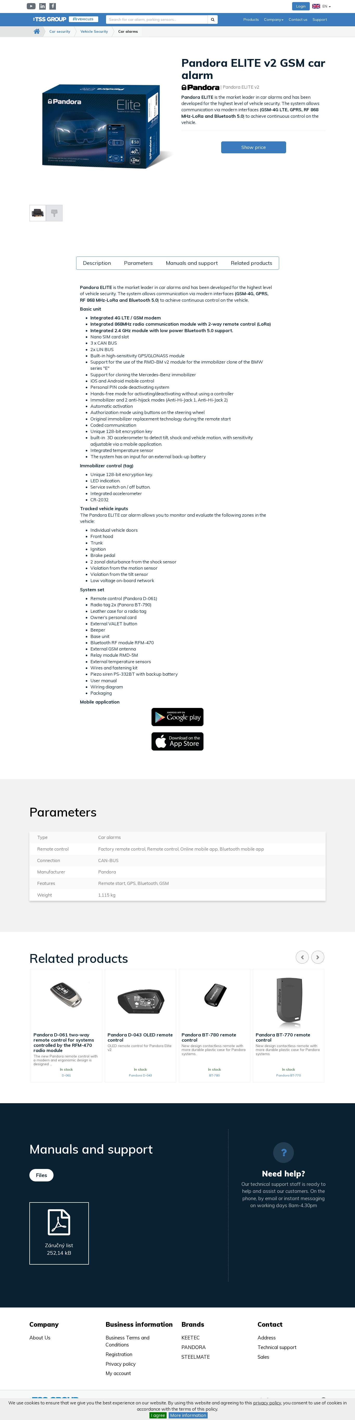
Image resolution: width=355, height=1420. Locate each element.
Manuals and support (192, 263)
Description (97, 263)
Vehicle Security (94, 31)
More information (188, 1415)
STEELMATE (195, 1357)
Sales (263, 1357)
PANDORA (193, 1347)
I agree (158, 1415)
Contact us (298, 19)
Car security (59, 31)
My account (118, 1373)
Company (272, 19)
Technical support (277, 1347)
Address (267, 1337)
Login (301, 6)
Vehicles (85, 19)
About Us (39, 1337)
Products (251, 19)
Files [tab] (41, 1175)
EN (324, 6)
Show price (253, 147)
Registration (119, 1354)
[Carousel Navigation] (310, 957)
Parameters (138, 263)
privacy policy (267, 1402)
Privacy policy (121, 1364)
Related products (251, 263)
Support (320, 19)
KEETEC (190, 1337)
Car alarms (128, 31)
